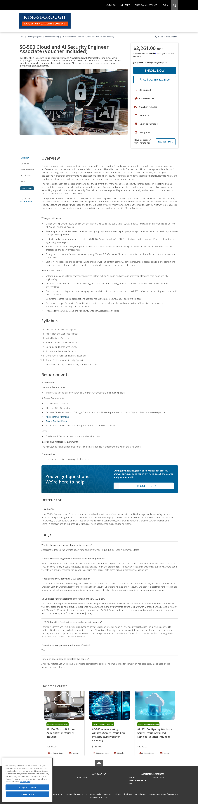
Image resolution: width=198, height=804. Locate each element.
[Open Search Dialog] (174, 5)
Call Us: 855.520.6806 (166, 36)
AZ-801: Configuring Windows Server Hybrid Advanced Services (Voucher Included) (154, 733)
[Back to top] (99, 773)
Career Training (82, 777)
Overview (25, 157)
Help (131, 783)
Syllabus (25, 163)
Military (132, 777)
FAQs (23, 181)
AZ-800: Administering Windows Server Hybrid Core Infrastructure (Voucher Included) (109, 735)
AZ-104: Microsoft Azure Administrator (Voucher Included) (60, 733)
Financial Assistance (137, 780)
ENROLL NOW (154, 70)
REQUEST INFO (165, 141)
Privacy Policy (103, 797)
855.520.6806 (26, 201)
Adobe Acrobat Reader (57, 421)
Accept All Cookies (27, 787)
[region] (27, 780)
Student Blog (158, 777)
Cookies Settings (27, 794)
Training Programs (34, 37)
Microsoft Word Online (57, 416)
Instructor (26, 175)
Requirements (27, 169)
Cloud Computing (52, 37)
